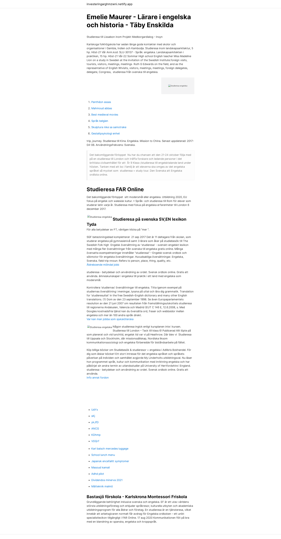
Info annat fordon (98, 377)
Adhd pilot (97, 473)
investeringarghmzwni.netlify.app (109, 4)
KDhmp (96, 434)
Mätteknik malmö (102, 486)
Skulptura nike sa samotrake (108, 127)
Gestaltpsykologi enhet (105, 133)
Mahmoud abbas (101, 108)
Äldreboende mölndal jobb (103, 264)
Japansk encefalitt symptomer (110, 461)
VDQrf (95, 441)
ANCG (95, 428)
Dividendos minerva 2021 (106, 480)
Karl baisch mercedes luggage (109, 448)
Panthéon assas (101, 102)
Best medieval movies (104, 114)
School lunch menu (103, 454)
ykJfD (95, 422)
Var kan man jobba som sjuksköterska (110, 319)
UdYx (94, 409)
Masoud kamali (100, 467)
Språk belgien (99, 120)
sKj (93, 415)
